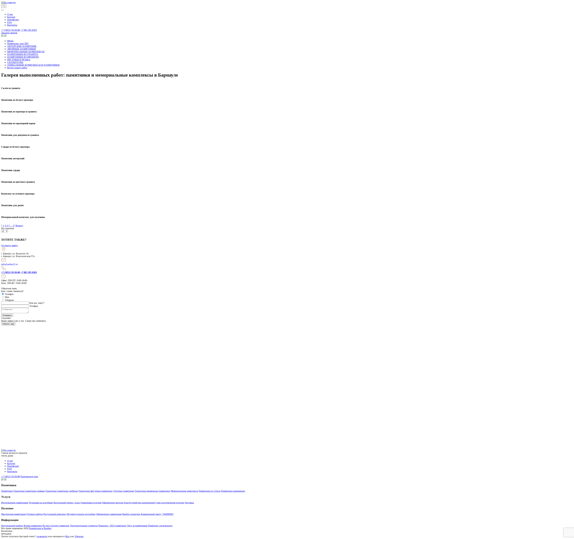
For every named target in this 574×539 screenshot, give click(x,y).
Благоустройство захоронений (139, 502)
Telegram (79, 536)
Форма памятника (32, 525)
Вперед (19, 225)
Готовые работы (34, 514)
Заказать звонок (9, 32)
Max (67, 536)
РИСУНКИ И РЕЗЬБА (18, 59)
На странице (7, 228)
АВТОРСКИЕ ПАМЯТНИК (21, 46)
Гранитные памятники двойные (61, 491)
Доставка (189, 502)
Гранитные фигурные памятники (96, 491)
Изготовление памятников (14, 502)
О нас (10, 14)
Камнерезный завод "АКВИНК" (157, 514)
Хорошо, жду (8, 324)
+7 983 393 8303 (28, 30)
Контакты (12, 25)
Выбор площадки (131, 514)
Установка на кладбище (41, 502)
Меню (10, 41)
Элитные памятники (123, 491)
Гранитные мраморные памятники (152, 491)
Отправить (7, 315)
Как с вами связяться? (12, 291)
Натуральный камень (12, 525)
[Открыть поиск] (3, 6)
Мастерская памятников (13, 514)
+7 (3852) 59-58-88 (10, 30)
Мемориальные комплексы (184, 491)
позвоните (42, 536)
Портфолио (13, 19)
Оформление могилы (112, 502)
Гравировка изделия (91, 502)
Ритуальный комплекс (54, 514)
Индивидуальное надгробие (81, 514)
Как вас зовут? (36, 303)
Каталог (11, 17)
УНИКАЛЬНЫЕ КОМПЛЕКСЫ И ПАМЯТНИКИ (33, 65)
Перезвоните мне (29, 476)
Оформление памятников (109, 514)
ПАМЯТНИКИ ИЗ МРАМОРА (23, 57)
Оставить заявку (9, 245)
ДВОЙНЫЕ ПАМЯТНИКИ (21, 49)
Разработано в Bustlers (40, 528)
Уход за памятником (137, 525)
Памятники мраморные (233, 491)
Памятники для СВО (18, 43)
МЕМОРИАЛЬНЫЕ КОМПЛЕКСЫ (25, 51)
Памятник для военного (160, 525)
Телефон (33, 306)
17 (14, 225)
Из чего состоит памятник (55, 525)
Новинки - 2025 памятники (112, 525)
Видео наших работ (17, 67)
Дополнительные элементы (84, 525)
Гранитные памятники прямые (29, 491)
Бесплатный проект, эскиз (67, 502)
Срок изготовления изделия (169, 502)
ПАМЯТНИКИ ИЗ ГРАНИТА (22, 54)
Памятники (7, 491)
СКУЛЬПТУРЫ (15, 62)
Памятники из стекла (209, 491)
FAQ (9, 22)
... (11, 225)
